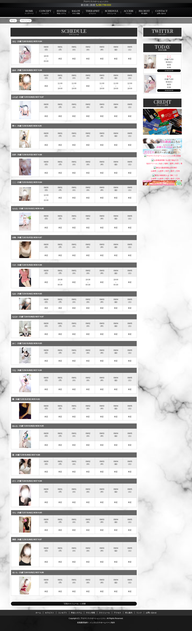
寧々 (14, 126)
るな (14, 41)
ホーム (38, 613)
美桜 (14, 539)
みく (14, 343)
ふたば (15, 97)
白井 (14, 155)
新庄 (172, 171)
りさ (14, 265)
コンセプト (62, 613)
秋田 (177, 163)
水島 (14, 237)
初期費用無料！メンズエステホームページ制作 (96, 623)
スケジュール (104, 613)
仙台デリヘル (151, 163)
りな (14, 370)
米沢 (167, 171)
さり (14, 481)
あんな (15, 426)
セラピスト (49, 613)
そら (14, 513)
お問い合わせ (151, 613)
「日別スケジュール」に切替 (74, 604)
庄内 (178, 171)
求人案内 (128, 613)
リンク (139, 613)
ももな (15, 208)
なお (14, 294)
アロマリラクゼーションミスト (93, 618)
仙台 (161, 163)
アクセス (117, 613)
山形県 (153, 171)
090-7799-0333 (104, 5)
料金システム (76, 613)
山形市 (161, 171)
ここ (14, 182)
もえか (15, 317)
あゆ (14, 70)
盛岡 (171, 163)
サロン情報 (90, 613)
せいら (15, 572)
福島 (166, 163)
